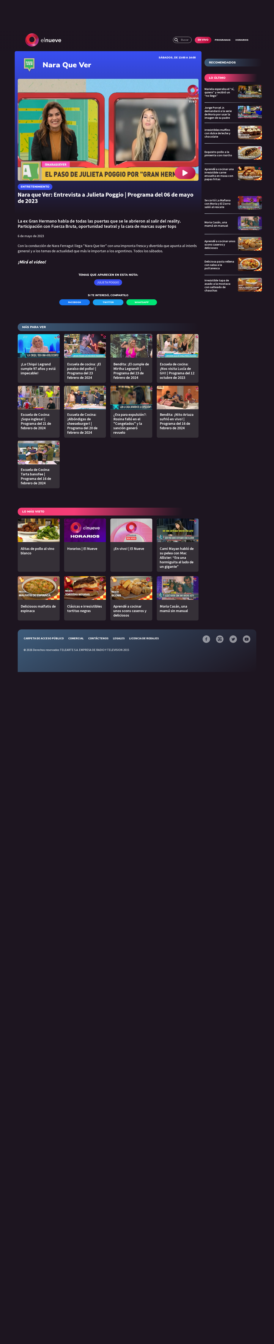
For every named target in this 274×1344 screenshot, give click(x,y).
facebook (74, 302)
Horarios (241, 39)
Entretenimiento (35, 187)
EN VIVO (203, 40)
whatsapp (142, 302)
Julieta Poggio (108, 282)
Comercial (76, 638)
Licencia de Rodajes (144, 638)
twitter (108, 302)
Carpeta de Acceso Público (44, 638)
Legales (119, 638)
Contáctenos (98, 638)
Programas (223, 39)
